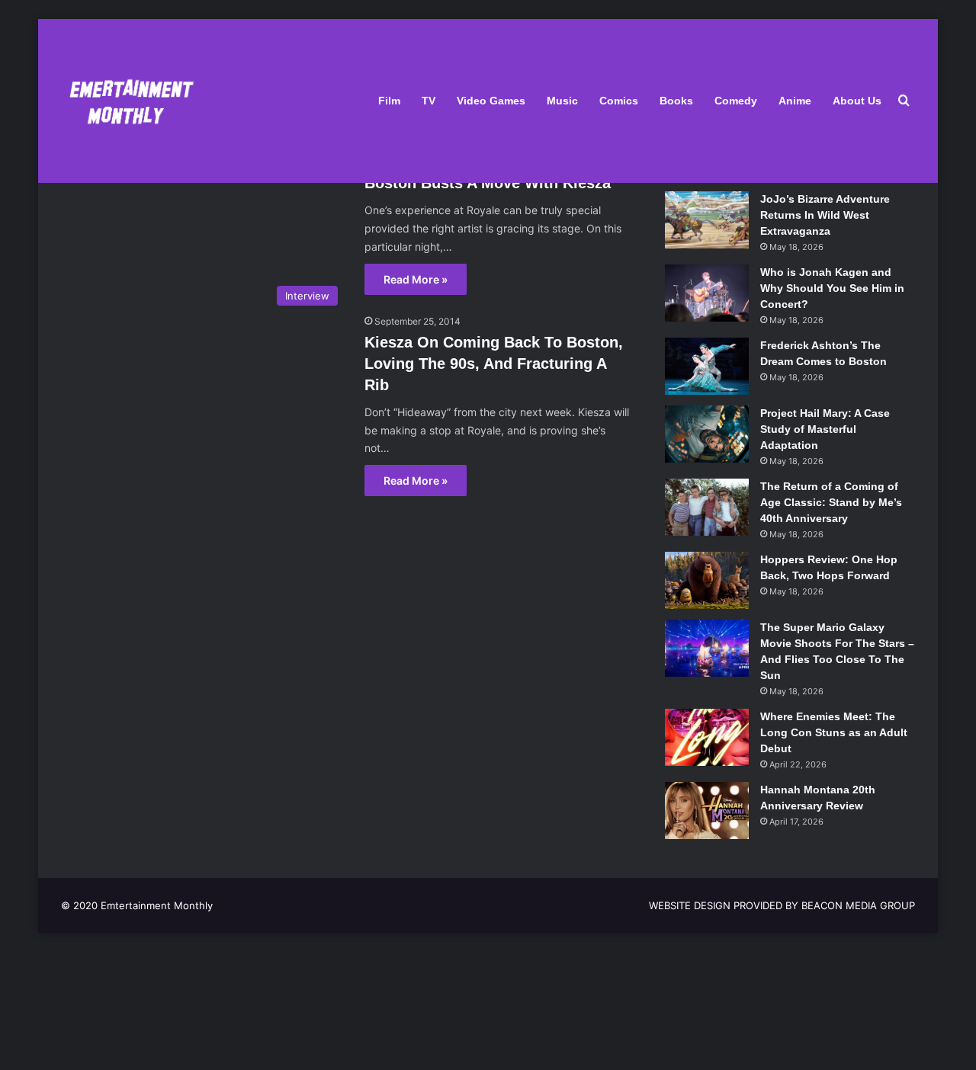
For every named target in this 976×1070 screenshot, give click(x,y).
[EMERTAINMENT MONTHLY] (127, 101)
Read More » (416, 279)
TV (428, 101)
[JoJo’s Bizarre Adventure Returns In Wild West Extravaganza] (707, 219)
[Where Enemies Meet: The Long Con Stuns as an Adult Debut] (707, 737)
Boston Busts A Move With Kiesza (487, 183)
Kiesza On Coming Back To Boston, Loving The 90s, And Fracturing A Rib (493, 363)
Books (676, 101)
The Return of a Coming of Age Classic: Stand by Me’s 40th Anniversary (831, 502)
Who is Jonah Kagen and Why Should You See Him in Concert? (832, 288)
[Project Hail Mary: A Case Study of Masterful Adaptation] (707, 434)
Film (389, 101)
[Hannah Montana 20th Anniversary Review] (707, 810)
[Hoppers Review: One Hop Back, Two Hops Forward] (707, 580)
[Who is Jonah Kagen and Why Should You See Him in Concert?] (707, 293)
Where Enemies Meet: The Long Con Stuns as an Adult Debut (833, 732)
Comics (618, 101)
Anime (795, 101)
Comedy (735, 101)
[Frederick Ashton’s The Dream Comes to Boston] (707, 366)
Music (562, 101)
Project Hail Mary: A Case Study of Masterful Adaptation (825, 429)
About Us (857, 101)
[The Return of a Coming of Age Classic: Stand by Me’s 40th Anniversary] (707, 507)
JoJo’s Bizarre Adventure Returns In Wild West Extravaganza (825, 215)
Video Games (491, 101)
